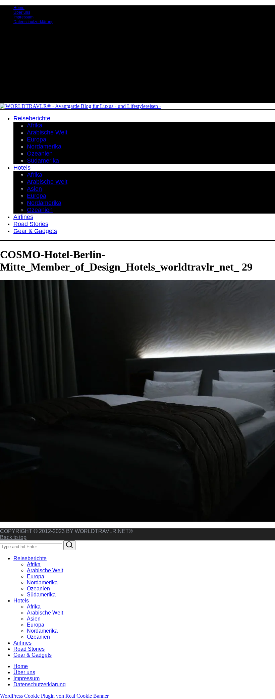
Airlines (22, 643)
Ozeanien (38, 588)
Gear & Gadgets (32, 655)
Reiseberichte (30, 558)
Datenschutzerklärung (33, 21)
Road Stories (29, 649)
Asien (34, 619)
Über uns (21, 12)
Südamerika (41, 594)
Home (18, 7)
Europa (35, 576)
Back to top (13, 537)
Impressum (23, 17)
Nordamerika (42, 582)
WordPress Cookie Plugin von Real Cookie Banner (54, 696)
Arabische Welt (45, 570)
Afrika (34, 564)
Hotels (21, 600)
